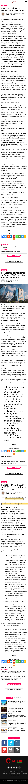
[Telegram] (22, 236)
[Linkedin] (11, 236)
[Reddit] (8, 236)
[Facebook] (3, 236)
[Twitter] (5, 236)
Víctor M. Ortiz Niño (11, 14)
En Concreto (9, 281)
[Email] (19, 236)
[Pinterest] (14, 236)
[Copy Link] (25, 236)
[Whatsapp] (17, 236)
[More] (14, 239)
